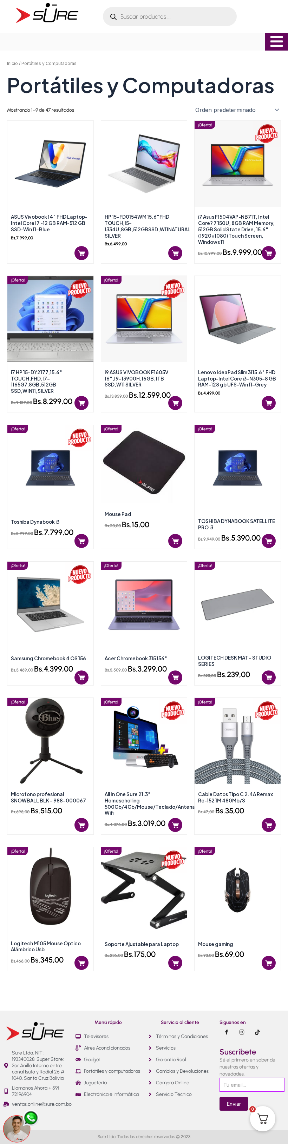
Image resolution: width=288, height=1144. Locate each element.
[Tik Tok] (257, 1032)
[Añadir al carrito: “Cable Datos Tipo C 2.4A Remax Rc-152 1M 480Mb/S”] (269, 825)
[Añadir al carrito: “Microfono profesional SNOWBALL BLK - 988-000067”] (81, 825)
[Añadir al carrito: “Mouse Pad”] (175, 541)
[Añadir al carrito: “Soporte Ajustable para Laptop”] (175, 963)
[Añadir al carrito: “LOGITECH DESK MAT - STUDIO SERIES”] (269, 677)
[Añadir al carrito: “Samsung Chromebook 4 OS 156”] (81, 677)
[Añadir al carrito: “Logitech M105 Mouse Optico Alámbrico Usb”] (81, 963)
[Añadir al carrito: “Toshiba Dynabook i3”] (81, 541)
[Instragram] (242, 1032)
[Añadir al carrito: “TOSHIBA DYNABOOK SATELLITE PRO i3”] (269, 541)
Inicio (12, 63)
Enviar (234, 1103)
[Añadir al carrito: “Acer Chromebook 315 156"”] (175, 677)
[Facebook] (226, 1032)
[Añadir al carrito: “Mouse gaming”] (269, 963)
